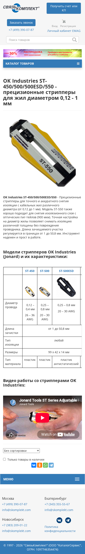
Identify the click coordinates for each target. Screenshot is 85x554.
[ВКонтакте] (33, 465)
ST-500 (44, 271)
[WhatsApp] (45, 465)
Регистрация (68, 26)
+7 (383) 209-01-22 (14, 525)
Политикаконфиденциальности (60, 529)
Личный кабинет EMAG (63, 31)
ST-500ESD (66, 271)
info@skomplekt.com (16, 510)
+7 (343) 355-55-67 (57, 504)
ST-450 (29, 271)
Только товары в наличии (25, 459)
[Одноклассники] (39, 465)
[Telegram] (51, 465)
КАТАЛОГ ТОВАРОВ (20, 63)
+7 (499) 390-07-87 (21, 30)
